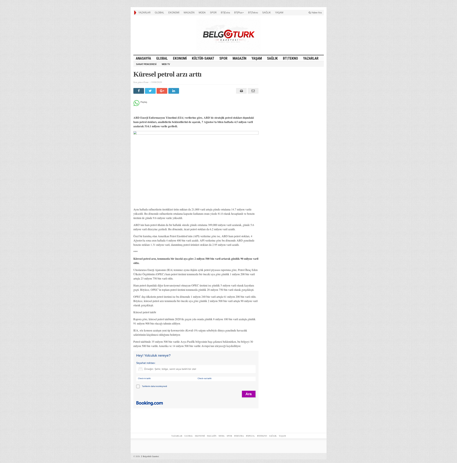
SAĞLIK (266, 12)
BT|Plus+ (239, 12)
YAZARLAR (144, 12)
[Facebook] (139, 91)
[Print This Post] (241, 91)
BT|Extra (225, 12)
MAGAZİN (189, 12)
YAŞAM (279, 12)
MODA (202, 12)
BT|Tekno (253, 12)
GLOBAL (159, 12)
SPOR (213, 12)
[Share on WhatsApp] (136, 105)
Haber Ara (316, 12)
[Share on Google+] (162, 91)
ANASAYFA (143, 58)
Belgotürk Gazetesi (150, 456)
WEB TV (166, 64)
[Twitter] (151, 91)
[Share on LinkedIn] (174, 91)
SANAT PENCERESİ (146, 64)
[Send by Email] (252, 91)
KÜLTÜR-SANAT (203, 58)
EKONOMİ (173, 12)
